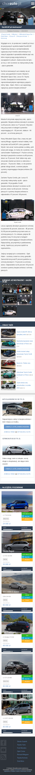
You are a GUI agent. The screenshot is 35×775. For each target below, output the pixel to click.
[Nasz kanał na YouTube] (3, 753)
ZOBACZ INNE (9, 432)
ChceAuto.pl (18, 769)
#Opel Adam (4, 36)
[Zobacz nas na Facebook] (3, 746)
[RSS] (3, 760)
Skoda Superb (22, 741)
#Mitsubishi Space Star (25, 34)
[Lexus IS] (17, 113)
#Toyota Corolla (5, 34)
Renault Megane (23, 754)
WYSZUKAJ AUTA (23, 432)
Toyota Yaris (21, 745)
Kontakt (29, 771)
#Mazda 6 (15, 34)
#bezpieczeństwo (22, 36)
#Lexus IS (12, 36)
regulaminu (7, 771)
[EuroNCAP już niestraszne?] (9, 294)
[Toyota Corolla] (17, 220)
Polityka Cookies (15, 771)
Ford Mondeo (21, 748)
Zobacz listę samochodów (17, 427)
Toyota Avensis (22, 758)
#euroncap (4, 38)
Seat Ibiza (20, 761)
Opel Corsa (21, 751)
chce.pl (11, 2)
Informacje (23, 771)
